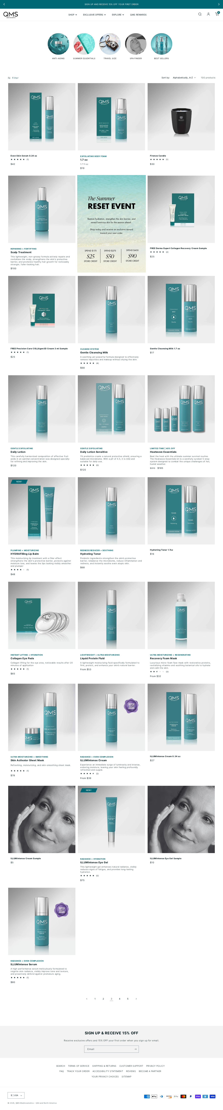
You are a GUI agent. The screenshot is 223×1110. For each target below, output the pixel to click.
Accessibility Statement (108, 1071)
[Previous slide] (4, 4)
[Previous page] (87, 998)
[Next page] (136, 998)
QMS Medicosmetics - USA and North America (36, 1103)
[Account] (208, 14)
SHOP (71, 14)
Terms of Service (78, 1066)
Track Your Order (78, 1071)
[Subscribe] (135, 1049)
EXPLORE (116, 14)
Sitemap (126, 1076)
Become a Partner (150, 1071)
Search (60, 1066)
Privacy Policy (155, 1066)
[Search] (200, 14)
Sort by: (166, 77)
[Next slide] (218, 4)
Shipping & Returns (104, 1066)
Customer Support (131, 1066)
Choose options (110, 645)
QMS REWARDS (138, 14)
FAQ (61, 1071)
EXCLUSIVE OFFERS (93, 14)
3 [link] (111, 998)
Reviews (131, 1071)
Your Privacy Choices (105, 1076)
